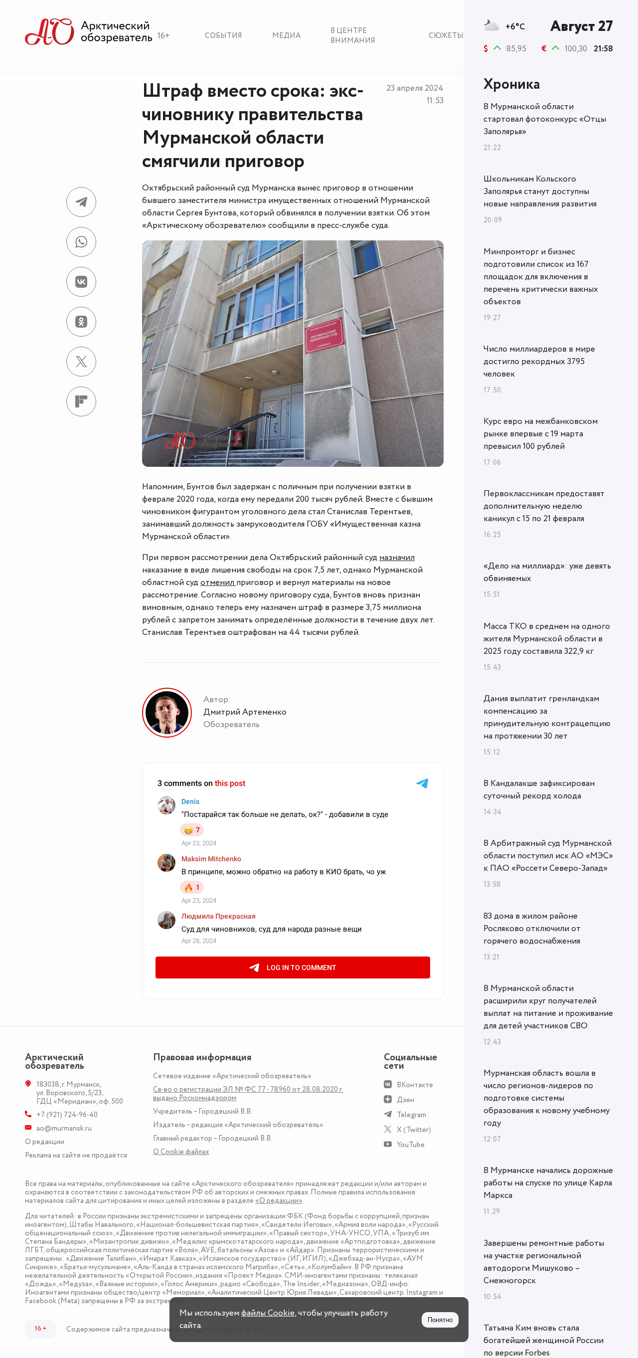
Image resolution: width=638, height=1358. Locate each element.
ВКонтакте (415, 1085)
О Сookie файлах (181, 1152)
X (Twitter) (414, 1130)
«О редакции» (279, 1200)
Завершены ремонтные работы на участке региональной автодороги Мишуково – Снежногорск (543, 1262)
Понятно (440, 1320)
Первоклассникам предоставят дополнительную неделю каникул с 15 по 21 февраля (544, 506)
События (223, 35)
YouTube (411, 1145)
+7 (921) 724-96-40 (67, 1115)
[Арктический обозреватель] (89, 32)
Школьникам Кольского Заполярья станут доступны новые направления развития (540, 191)
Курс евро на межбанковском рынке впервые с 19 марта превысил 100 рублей (540, 433)
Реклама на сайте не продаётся (76, 1155)
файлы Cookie (268, 1313)
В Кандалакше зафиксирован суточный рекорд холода (539, 789)
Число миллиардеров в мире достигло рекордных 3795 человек (539, 361)
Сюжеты (446, 35)
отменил (218, 582)
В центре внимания (352, 35)
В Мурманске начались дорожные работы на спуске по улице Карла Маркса (548, 1182)
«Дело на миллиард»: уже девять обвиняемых (547, 572)
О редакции (44, 1142)
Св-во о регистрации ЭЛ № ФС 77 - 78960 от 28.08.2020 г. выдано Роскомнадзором (248, 1093)
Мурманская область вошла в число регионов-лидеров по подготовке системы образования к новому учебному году (546, 1098)
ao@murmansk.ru (64, 1128)
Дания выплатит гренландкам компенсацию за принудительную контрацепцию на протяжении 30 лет (547, 717)
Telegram (411, 1115)
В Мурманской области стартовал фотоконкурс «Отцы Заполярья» (544, 119)
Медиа (286, 35)
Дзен (405, 1100)
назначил (397, 558)
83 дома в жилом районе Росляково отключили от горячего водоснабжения (532, 928)
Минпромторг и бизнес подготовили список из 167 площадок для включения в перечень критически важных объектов (540, 277)
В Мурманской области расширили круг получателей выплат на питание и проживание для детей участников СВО (548, 1007)
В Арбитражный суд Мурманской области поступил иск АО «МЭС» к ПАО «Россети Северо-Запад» (548, 855)
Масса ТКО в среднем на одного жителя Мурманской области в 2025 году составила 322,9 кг (546, 638)
